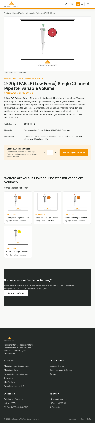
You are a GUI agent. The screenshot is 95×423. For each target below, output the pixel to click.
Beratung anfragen (16, 293)
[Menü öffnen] (88, 4)
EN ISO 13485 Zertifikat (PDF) (16, 407)
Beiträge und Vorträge (13, 399)
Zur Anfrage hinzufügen (74, 152)
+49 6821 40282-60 (58, 403)
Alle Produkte (9, 382)
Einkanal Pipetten (64, 136)
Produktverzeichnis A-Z (14, 386)
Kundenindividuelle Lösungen (16, 374)
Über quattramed (57, 366)
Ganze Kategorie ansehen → (17, 187)
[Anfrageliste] (72, 4)
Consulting (8, 378)
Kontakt (53, 374)
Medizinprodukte (41, 139)
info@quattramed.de (58, 399)
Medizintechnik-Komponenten (17, 366)
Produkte (7, 13)
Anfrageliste (55, 407)
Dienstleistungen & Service (61, 370)
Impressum (73, 419)
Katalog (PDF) (10, 403)
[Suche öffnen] (66, 4)
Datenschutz (86, 419)
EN (82, 4)
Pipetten (75, 136)
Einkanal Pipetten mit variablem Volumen (28, 13)
